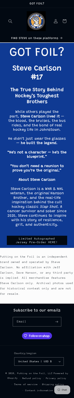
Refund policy (32, 378)
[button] (10, 21)
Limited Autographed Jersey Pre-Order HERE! (37, 240)
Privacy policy (56, 378)
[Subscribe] (56, 321)
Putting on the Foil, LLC (35, 373)
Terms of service (26, 384)
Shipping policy (53, 384)
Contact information (39, 390)
